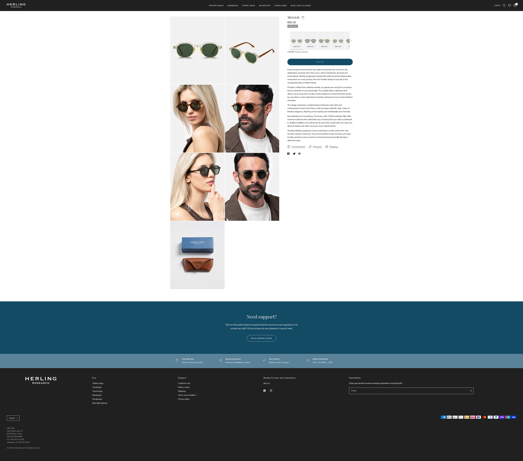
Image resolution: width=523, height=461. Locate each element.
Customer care (184, 383)
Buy (94, 378)
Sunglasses (97, 399)
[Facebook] (267, 391)
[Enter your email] (470, 391)
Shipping (182, 391)
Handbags (96, 387)
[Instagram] (273, 391)
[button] (351, 41)
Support (182, 378)
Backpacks (96, 395)
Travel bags (97, 391)
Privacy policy (184, 399)
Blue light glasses (99, 403)
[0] (514, 5)
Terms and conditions (187, 395)
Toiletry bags (97, 383)
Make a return (184, 387)
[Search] (504, 5)
